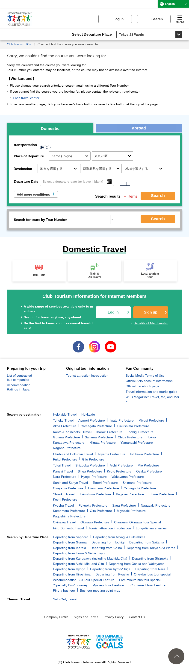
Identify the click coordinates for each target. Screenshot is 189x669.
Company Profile (56, 617)
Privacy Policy (113, 617)
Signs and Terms (86, 617)
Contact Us (137, 617)
